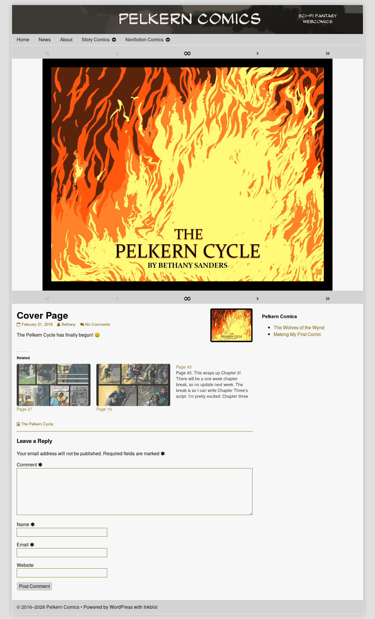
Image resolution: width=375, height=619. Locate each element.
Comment (30, 464)
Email (26, 544)
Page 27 (24, 409)
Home (23, 39)
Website (25, 565)
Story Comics (96, 39)
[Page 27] (54, 385)
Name (27, 524)
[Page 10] (133, 385)
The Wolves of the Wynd (299, 327)
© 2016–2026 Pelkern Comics (48, 606)
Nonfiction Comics (144, 39)
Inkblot (150, 606)
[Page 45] (216, 381)
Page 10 (104, 409)
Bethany (68, 324)
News (45, 39)
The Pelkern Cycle (37, 424)
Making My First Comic (297, 334)
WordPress (121, 606)
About (66, 39)
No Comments (97, 324)
